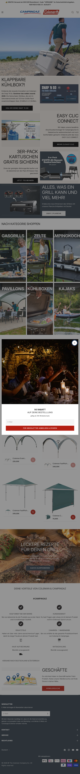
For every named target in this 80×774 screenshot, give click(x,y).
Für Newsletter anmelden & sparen (40, 428)
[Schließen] (74, 342)
